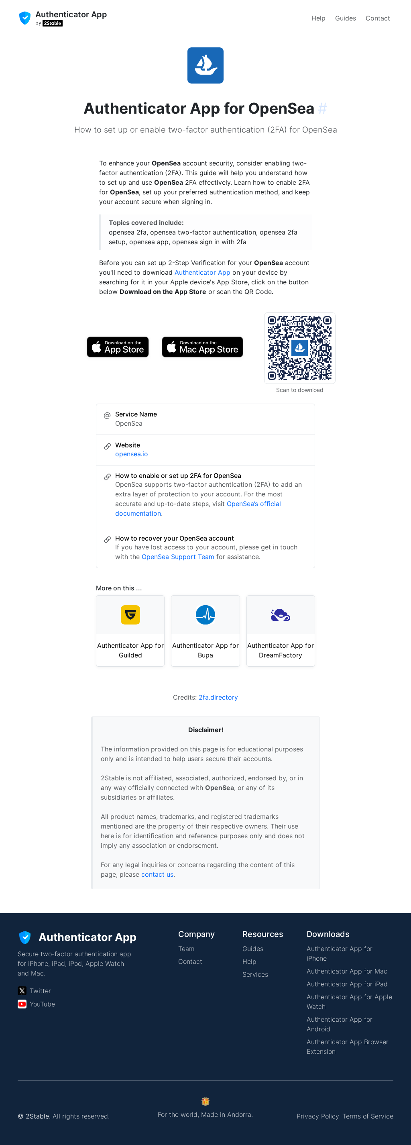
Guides (345, 18)
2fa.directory (218, 697)
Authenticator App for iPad (347, 984)
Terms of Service (367, 1116)
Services (255, 974)
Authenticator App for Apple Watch (349, 1001)
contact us (157, 874)
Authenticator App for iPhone (339, 953)
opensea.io (131, 454)
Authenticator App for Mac (347, 971)
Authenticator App (202, 272)
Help (318, 18)
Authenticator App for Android (339, 1024)
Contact (378, 18)
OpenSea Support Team (178, 557)
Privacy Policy (318, 1116)
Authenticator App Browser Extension (348, 1046)
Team (186, 949)
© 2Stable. (34, 1116)
